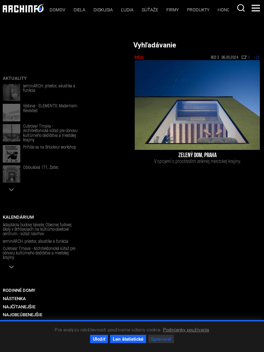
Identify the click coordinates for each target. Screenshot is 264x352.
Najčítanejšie (19, 306)
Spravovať (161, 339)
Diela (79, 9)
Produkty (198, 9)
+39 (257, 58)
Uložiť (99, 339)
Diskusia (103, 9)
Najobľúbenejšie (22, 314)
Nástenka (14, 298)
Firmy (172, 9)
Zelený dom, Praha (197, 156)
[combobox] (241, 7)
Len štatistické (128, 339)
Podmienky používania (186, 329)
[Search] (241, 7)
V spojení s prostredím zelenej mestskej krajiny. (197, 161)
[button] (11, 189)
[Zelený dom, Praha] (197, 105)
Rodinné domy (19, 290)
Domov (57, 9)
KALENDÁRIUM (18, 217)
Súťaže (150, 9)
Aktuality (15, 78)
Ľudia (127, 9)
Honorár (228, 9)
